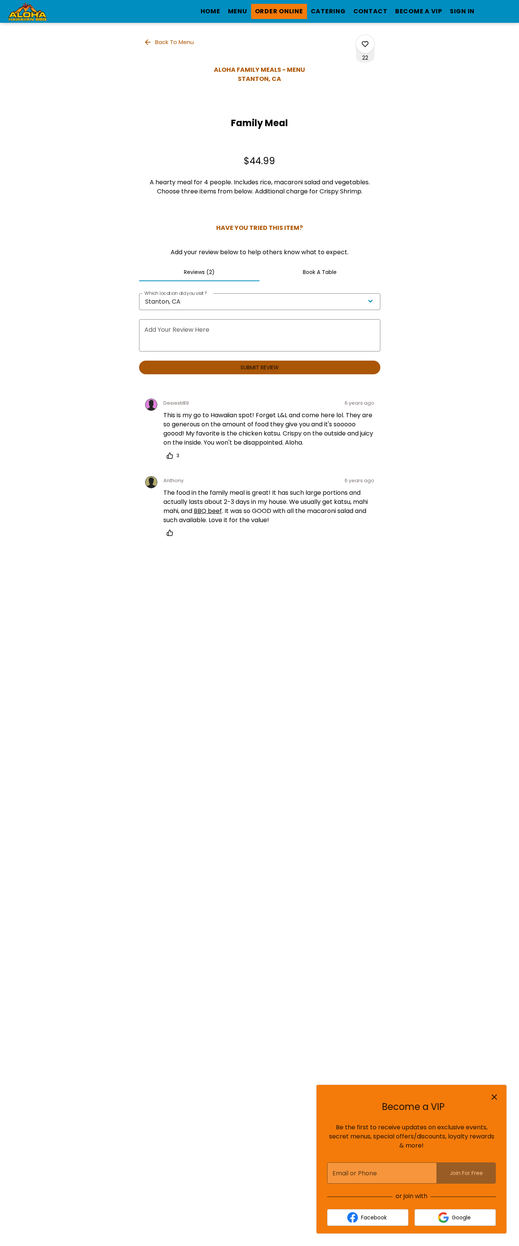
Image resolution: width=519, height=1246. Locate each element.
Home (210, 11)
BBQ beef (208, 511)
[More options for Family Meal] (365, 44)
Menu (237, 11)
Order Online (279, 11)
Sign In (462, 11)
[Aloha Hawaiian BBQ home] (40, 11)
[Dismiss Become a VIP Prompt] (494, 1097)
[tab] (199, 272)
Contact (370, 11)
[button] (169, 42)
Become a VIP (418, 11)
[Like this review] (171, 533)
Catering (328, 11)
